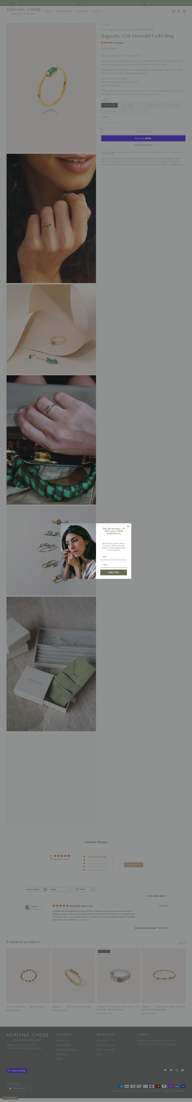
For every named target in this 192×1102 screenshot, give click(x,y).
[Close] (128, 526)
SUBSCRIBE (113, 572)
